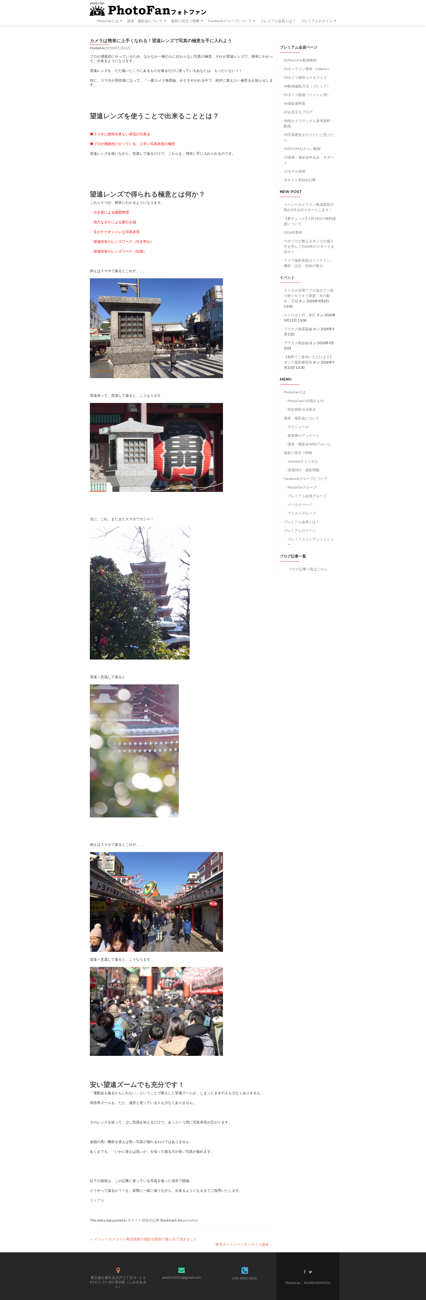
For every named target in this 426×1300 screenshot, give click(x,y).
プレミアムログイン (317, 21)
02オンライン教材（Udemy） (307, 69)
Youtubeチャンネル (303, 461)
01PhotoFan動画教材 (300, 60)
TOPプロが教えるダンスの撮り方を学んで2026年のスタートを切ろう (309, 246)
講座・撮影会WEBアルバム (309, 444)
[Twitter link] (310, 1271)
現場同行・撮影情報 (304, 470)
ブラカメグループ (302, 513)
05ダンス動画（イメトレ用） (307, 94)
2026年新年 (293, 232)
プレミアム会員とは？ (278, 21)
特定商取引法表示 (302, 409)
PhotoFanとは (108, 21)
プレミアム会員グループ (307, 496)
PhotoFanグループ (302, 487)
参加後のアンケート (304, 435)
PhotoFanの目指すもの (306, 401)
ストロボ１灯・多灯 (300, 315)
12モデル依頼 (295, 171)
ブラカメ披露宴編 (298, 329)
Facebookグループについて (230, 21)
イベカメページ (300, 504)
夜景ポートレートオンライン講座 (244, 1244)
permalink (190, 1220)
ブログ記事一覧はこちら (307, 569)
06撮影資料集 (295, 103)
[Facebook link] (305, 1271)
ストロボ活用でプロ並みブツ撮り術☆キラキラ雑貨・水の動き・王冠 (308, 295)
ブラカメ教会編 (296, 343)
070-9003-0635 (244, 1278)
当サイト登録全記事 (143, 1220)
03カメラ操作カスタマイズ (305, 77)
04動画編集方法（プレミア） (307, 86)
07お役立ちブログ (298, 112)
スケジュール (298, 426)
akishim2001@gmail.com (181, 1277)
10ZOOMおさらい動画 (302, 148)
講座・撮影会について (145, 21)
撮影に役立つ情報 (185, 21)
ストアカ (97, 1200)
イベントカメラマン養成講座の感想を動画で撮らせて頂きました (143, 1239)
